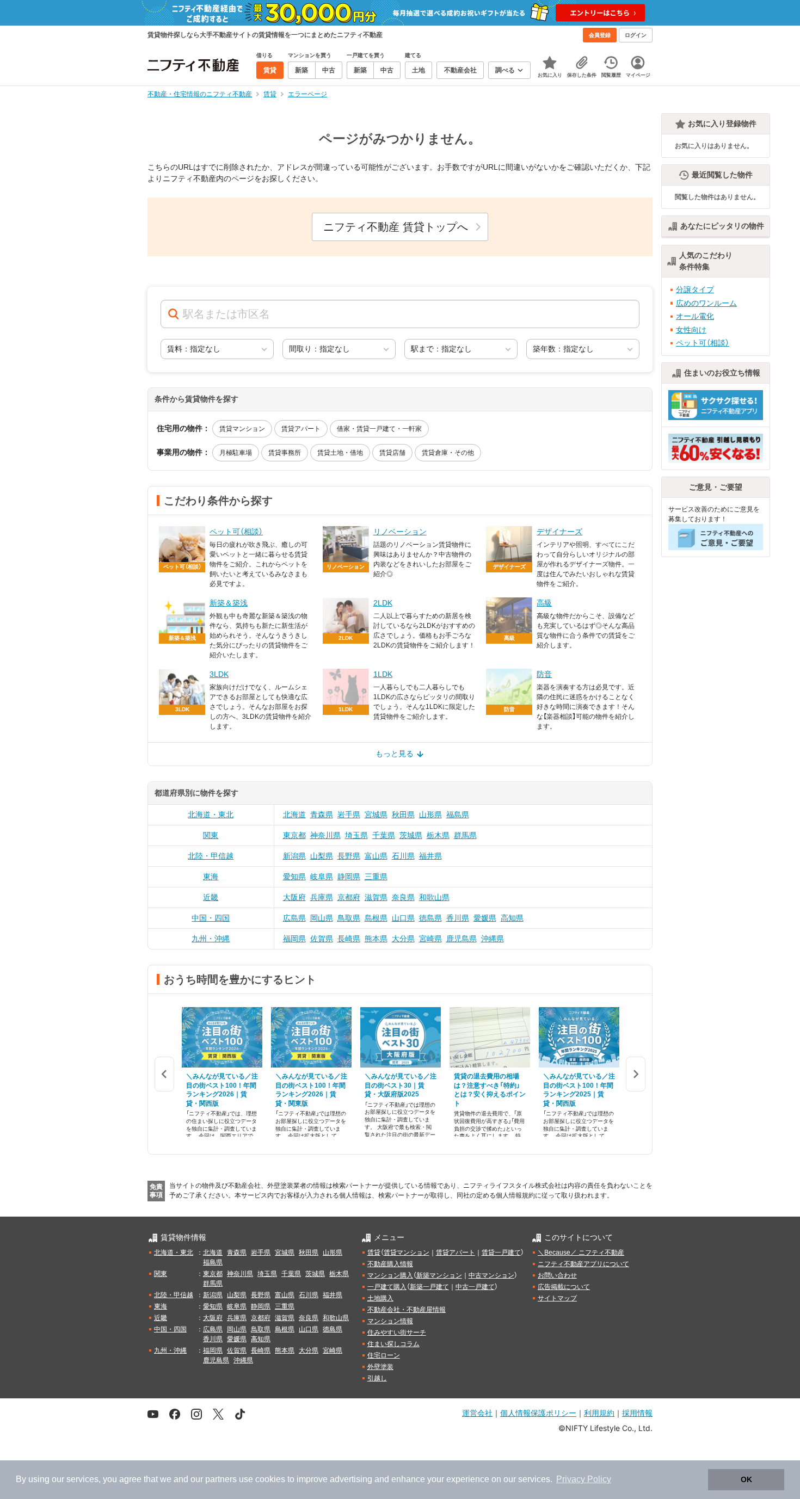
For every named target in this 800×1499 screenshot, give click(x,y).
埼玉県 (356, 835)
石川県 (403, 856)
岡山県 (321, 918)
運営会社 (477, 1412)
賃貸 (373, 1252)
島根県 (376, 918)
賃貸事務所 (284, 453)
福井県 (430, 856)
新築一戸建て (429, 1287)
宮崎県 (430, 938)
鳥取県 (348, 918)
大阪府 (294, 897)
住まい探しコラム (393, 1344)
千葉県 (383, 835)
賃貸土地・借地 (340, 453)
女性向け (691, 329)
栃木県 (438, 835)
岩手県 (348, 814)
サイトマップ (557, 1298)
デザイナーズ (559, 531)
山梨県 (321, 856)
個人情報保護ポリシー (538, 1412)
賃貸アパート (301, 429)
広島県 (294, 918)
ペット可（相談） (236, 531)
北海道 (294, 814)
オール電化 (695, 316)
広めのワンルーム (706, 303)
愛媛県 (484, 918)
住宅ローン (383, 1355)
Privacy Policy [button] (583, 1479)
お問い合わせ (557, 1275)
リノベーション (400, 531)
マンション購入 (390, 1275)
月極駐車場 (235, 453)
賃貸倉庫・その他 (448, 453)
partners (221, 1479)
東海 (210, 876)
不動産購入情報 (390, 1264)
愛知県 (294, 876)
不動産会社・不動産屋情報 (406, 1309)
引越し (377, 1378)
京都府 (348, 897)
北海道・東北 (210, 814)
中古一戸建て (475, 1287)
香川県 (457, 918)
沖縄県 (492, 938)
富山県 (376, 856)
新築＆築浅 (229, 603)
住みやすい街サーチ (396, 1332)
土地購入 (380, 1298)
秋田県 (403, 814)
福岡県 (294, 938)
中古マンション (491, 1275)
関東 (210, 835)
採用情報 (637, 1412)
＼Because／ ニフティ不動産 (581, 1252)
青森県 (321, 814)
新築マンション (439, 1275)
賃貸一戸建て (501, 1252)
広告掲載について (564, 1287)
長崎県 (348, 938)
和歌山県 (434, 897)
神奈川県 (325, 835)
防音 (544, 674)
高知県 (512, 918)
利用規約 (599, 1412)
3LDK (219, 674)
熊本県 (376, 938)
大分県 (403, 938)
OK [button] (746, 1479)
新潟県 (294, 856)
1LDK (382, 674)
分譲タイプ (695, 289)
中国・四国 (211, 918)
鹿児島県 (461, 938)
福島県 (457, 814)
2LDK (382, 603)
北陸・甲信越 (210, 856)
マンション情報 (390, 1321)
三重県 (376, 876)
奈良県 (403, 897)
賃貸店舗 (392, 453)
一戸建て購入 (387, 1287)
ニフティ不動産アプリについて (583, 1264)
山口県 (403, 918)
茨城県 (410, 835)
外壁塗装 (380, 1367)
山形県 (430, 814)
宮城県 (376, 814)
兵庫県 (321, 897)
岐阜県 (321, 876)
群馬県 (465, 835)
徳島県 (430, 918)
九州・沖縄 (211, 938)
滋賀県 (376, 897)
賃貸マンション (242, 429)
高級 (544, 603)
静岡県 (348, 876)
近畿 (210, 897)
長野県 (348, 856)
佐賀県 (321, 938)
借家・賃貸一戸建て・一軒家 (379, 429)
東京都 (294, 835)
